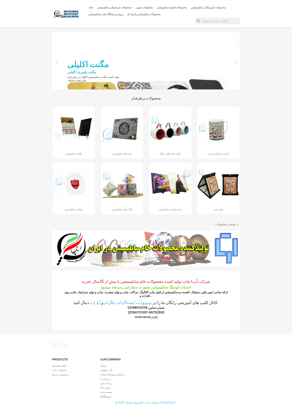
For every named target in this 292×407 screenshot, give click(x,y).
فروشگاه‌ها (105, 396)
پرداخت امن (106, 383)
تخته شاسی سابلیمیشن (170, 209)
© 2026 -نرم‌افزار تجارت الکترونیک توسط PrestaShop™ (146, 402)
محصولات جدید (59, 370)
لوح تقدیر (218, 209)
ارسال (103, 365)
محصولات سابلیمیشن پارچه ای (144, 14)
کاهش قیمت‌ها (59, 365)
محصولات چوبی (144, 7)
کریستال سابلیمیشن (122, 153)
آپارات (95, 302)
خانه (91, 7)
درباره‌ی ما (105, 378)
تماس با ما (105, 387)
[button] (66, 60)
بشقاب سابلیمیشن (74, 209)
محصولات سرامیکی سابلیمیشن (114, 7)
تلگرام (109, 302)
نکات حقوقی (106, 370)
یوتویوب (145, 302)
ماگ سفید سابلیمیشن (121, 209)
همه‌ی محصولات (227, 224)
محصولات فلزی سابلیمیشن (172, 7)
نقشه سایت (106, 392)
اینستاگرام (126, 302)
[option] (146, 60)
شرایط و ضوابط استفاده (112, 374)
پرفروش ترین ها (60, 374)
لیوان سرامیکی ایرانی (218, 153)
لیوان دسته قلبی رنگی (170, 153)
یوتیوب (56, 344)
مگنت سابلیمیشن (73, 153)
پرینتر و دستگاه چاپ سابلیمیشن (106, 14)
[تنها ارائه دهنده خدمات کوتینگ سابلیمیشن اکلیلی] (146, 249)
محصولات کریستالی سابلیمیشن (208, 7)
